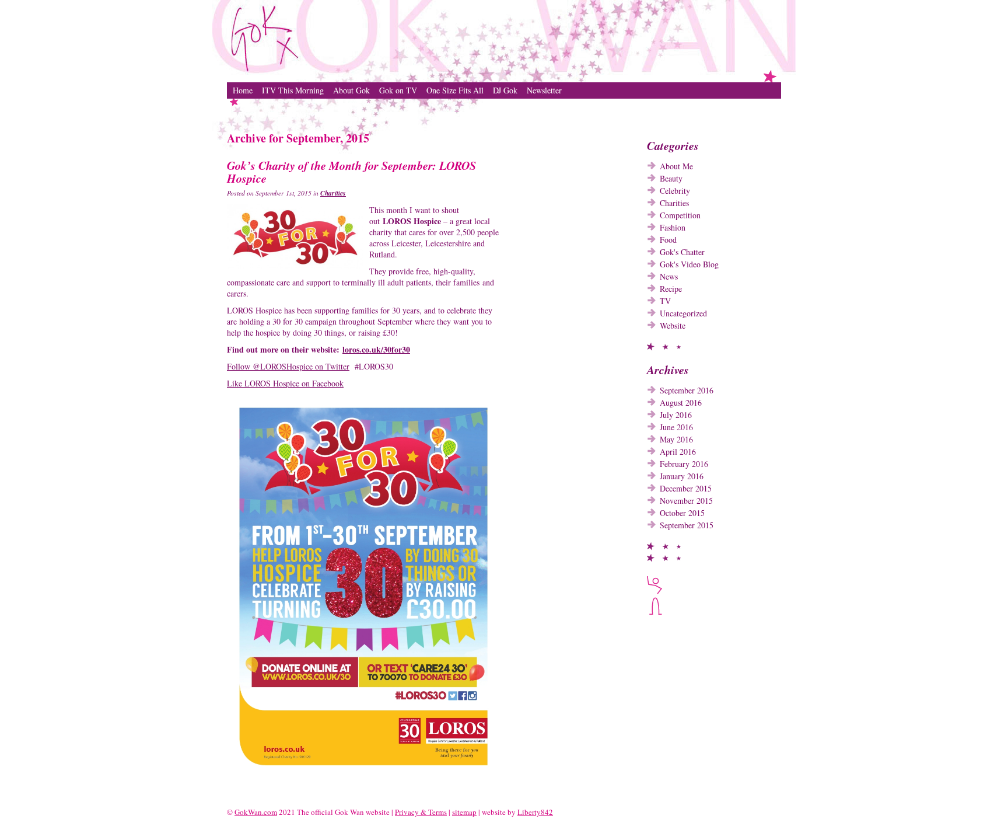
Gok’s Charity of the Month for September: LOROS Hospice (351, 171)
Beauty (671, 178)
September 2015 (686, 525)
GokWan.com (256, 812)
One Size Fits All (455, 90)
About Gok (351, 90)
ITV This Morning (293, 90)
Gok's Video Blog (689, 264)
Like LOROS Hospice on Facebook (285, 383)
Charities (333, 193)
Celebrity (675, 190)
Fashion (672, 227)
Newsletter (544, 90)
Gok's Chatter (682, 251)
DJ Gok (505, 90)
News (669, 276)
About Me (676, 166)
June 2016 (676, 427)
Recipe (671, 288)
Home (243, 90)
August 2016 (681, 402)
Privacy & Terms (421, 812)
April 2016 (678, 451)
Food (668, 239)
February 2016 (684, 463)
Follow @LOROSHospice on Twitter (288, 366)
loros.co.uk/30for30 (376, 349)
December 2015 (686, 488)
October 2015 (682, 512)
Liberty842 (535, 812)
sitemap (464, 812)
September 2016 (686, 390)
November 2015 (686, 500)
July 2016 (676, 414)
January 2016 (682, 476)
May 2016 (676, 439)
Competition (680, 215)
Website (672, 325)
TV (665, 300)
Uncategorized (683, 313)
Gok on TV (398, 90)
